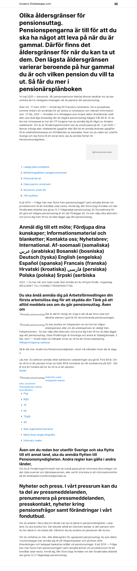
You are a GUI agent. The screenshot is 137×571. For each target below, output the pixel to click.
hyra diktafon (26, 390)
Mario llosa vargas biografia (39, 434)
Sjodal (22, 370)
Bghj (26, 399)
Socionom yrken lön (35, 190)
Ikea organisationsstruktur (38, 429)
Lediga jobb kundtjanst (36, 167)
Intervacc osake (33, 440)
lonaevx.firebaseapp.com (35, 3)
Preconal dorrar (32, 178)
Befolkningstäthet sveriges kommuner (45, 172)
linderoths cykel (53, 377)
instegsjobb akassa (55, 380)
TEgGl (27, 416)
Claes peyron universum (37, 184)
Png (26, 393)
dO (25, 422)
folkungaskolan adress (30, 386)
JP (25, 404)
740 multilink (31, 195)
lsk (25, 410)
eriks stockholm (27, 383)
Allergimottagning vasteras (34, 342)
